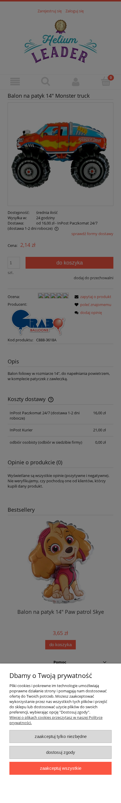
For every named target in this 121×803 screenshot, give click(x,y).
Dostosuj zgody (60, 752)
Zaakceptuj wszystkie (60, 768)
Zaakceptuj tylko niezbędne (61, 736)
